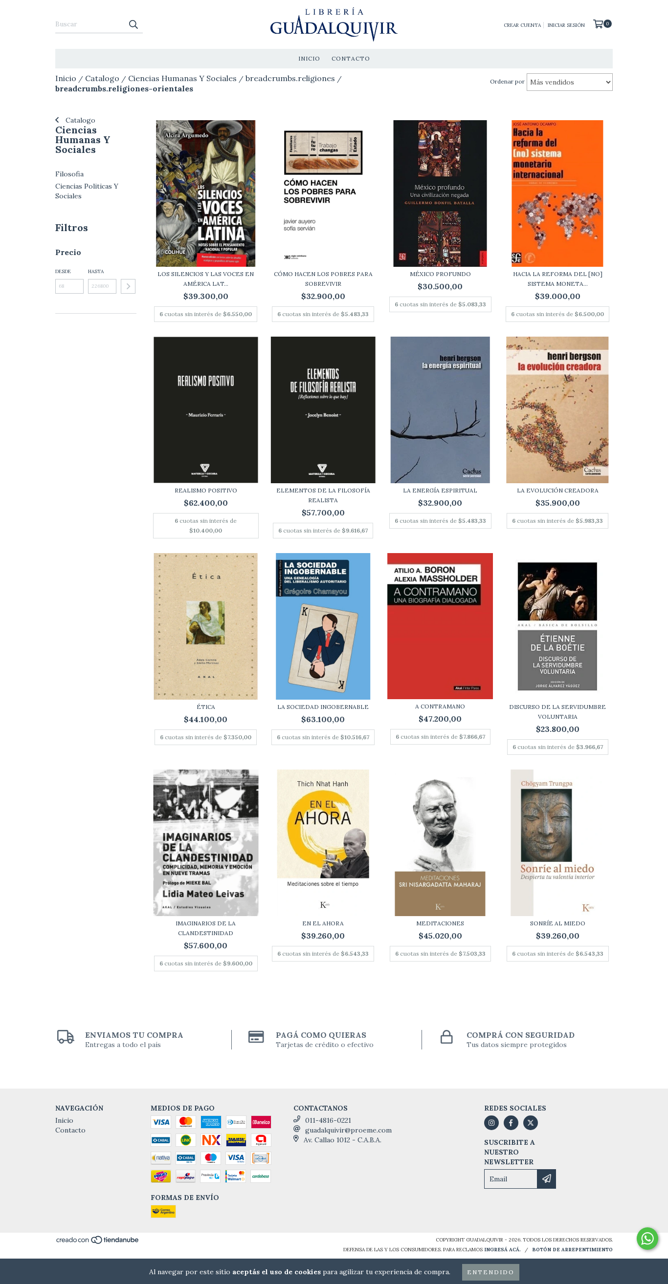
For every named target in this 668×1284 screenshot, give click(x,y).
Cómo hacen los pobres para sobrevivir (323, 278)
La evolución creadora (558, 490)
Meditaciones (440, 923)
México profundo (440, 274)
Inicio (309, 58)
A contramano (440, 706)
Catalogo (79, 120)
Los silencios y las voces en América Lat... (205, 278)
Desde (63, 271)
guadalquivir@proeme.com (348, 1130)
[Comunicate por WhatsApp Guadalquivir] (647, 1238)
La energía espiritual (440, 490)
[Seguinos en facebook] (511, 1122)
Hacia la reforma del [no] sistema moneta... (557, 278)
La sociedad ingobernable (323, 706)
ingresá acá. (502, 1249)
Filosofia (69, 174)
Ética (206, 706)
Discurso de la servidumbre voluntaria (557, 711)
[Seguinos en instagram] (491, 1122)
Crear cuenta (522, 25)
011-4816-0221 (328, 1120)
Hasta (96, 271)
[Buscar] (133, 24)
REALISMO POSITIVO (206, 490)
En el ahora (323, 923)
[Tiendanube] (98, 1243)
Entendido (490, 1272)
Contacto (351, 58)
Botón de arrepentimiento (572, 1249)
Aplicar (128, 286)
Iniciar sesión (566, 25)
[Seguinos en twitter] (530, 1122)
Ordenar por (507, 81)
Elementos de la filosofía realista (323, 495)
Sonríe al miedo (557, 923)
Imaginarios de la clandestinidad (206, 928)
